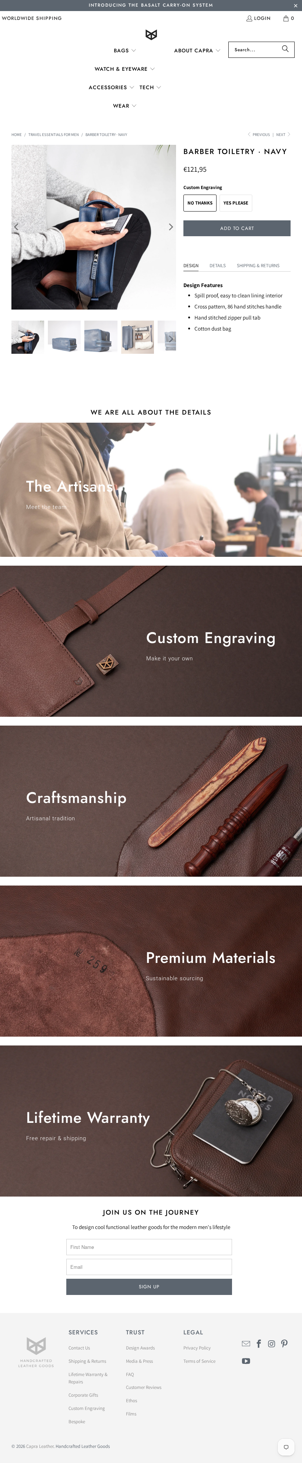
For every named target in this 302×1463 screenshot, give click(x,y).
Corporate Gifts (83, 1395)
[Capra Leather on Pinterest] (284, 1344)
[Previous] (17, 227)
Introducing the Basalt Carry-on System (151, 5)
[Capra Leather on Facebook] (258, 1344)
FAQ (130, 1374)
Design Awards (140, 1348)
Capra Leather (39, 1446)
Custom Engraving (87, 1408)
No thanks (200, 203)
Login (262, 18)
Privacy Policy (197, 1348)
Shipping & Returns (258, 265)
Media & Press (139, 1361)
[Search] (285, 50)
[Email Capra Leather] (246, 1344)
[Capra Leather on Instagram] (271, 1344)
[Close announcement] (295, 6)
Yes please (236, 203)
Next (281, 134)
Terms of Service (199, 1361)
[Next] (170, 227)
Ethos (131, 1400)
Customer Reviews (143, 1387)
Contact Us (79, 1348)
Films (131, 1414)
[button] (125, 51)
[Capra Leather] (151, 35)
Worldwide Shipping (32, 18)
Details (218, 265)
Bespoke (77, 1421)
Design (191, 265)
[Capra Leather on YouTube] (246, 1361)
